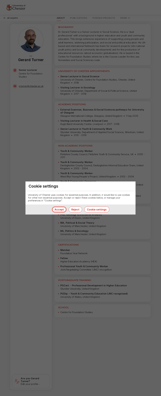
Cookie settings (97, 209)
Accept (59, 209)
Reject (75, 209)
